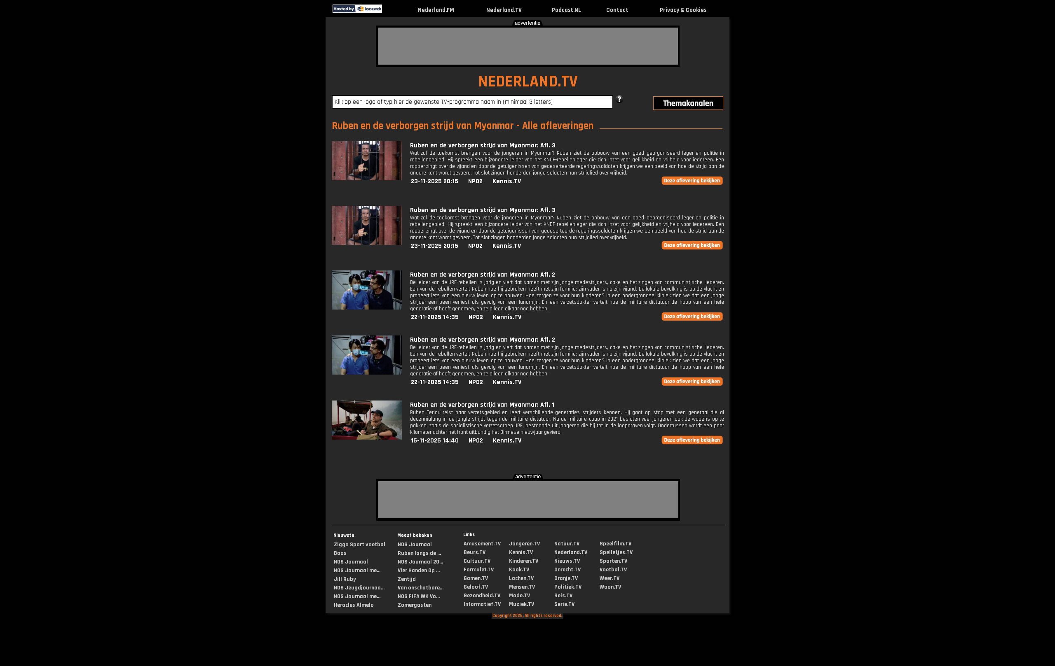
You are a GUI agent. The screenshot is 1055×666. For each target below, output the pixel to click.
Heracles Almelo (354, 605)
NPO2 (475, 181)
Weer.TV (609, 578)
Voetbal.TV (613, 569)
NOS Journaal (351, 562)
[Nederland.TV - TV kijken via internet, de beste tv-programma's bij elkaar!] (389, 11)
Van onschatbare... (420, 587)
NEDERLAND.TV (528, 81)
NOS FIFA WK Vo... (419, 596)
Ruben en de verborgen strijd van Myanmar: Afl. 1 (482, 405)
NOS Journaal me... (357, 570)
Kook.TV (519, 569)
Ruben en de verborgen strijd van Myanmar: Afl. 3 (483, 145)
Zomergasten (414, 605)
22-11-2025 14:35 (435, 317)
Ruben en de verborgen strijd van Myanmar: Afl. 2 (482, 274)
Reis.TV (563, 595)
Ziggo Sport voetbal (359, 544)
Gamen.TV (476, 578)
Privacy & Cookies (683, 10)
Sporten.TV (613, 561)
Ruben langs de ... (419, 553)
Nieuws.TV (567, 561)
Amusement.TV (482, 543)
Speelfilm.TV (615, 543)
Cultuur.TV (477, 561)
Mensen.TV (522, 587)
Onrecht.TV (567, 569)
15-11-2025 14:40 (435, 440)
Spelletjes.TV (616, 552)
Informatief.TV (482, 604)
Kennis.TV (506, 181)
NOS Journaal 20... (420, 562)
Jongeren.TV (524, 543)
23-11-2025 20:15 (434, 181)
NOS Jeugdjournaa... (359, 587)
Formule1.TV (479, 569)
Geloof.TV (476, 587)
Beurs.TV (474, 552)
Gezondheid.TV (482, 595)
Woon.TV (610, 587)
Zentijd (407, 579)
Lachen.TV (521, 578)
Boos (340, 553)
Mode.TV (519, 595)
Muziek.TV (521, 604)
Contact (617, 10)
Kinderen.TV (523, 561)
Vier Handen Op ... (419, 570)
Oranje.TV (566, 578)
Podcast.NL (566, 10)
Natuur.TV (566, 543)
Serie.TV (564, 604)
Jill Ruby (345, 579)
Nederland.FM (436, 10)
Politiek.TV (567, 587)
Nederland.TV (504, 10)
